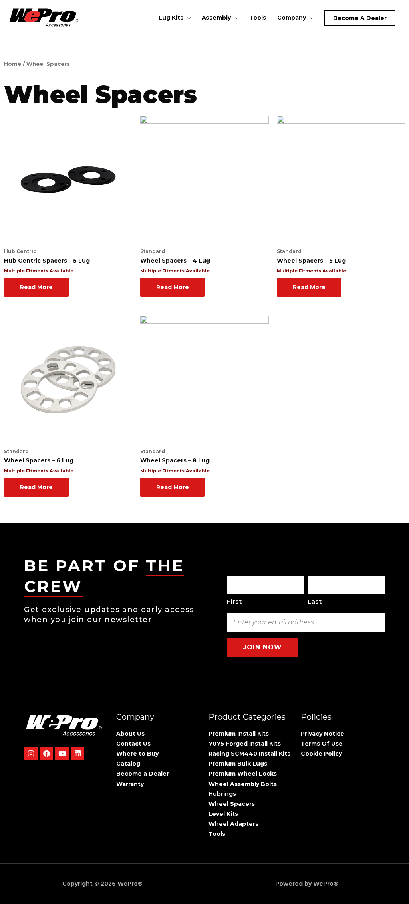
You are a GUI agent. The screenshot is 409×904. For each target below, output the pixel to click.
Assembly (216, 17)
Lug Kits (171, 17)
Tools (257, 17)
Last (315, 601)
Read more (36, 287)
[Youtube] (62, 753)
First (234, 601)
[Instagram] (31, 753)
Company (291, 17)
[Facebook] (46, 753)
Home (12, 64)
